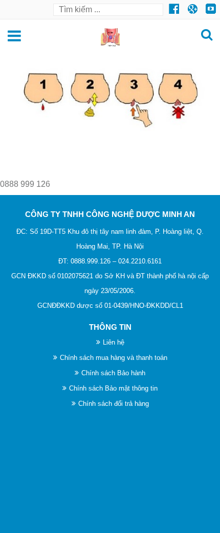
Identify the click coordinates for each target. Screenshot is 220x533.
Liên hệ (113, 342)
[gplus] (211, 9)
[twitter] (174, 9)
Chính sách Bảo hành (113, 373)
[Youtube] (192, 9)
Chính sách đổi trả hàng (113, 403)
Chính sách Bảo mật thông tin (113, 388)
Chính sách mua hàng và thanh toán (113, 357)
